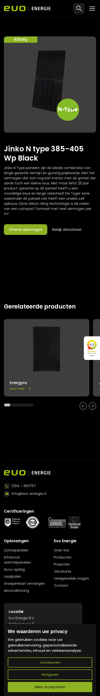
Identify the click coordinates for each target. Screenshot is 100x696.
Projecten (62, 564)
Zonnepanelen (16, 550)
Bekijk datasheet (67, 229)
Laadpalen (12, 576)
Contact (61, 585)
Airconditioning (16, 590)
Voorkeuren (50, 662)
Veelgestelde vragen (71, 578)
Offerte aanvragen (25, 229)
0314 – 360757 (24, 485)
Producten (63, 557)
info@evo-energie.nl (29, 493)
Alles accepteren (50, 686)
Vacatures (62, 571)
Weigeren (50, 674)
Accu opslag (14, 569)
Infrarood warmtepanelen (17, 560)
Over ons (61, 550)
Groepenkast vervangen (24, 583)
